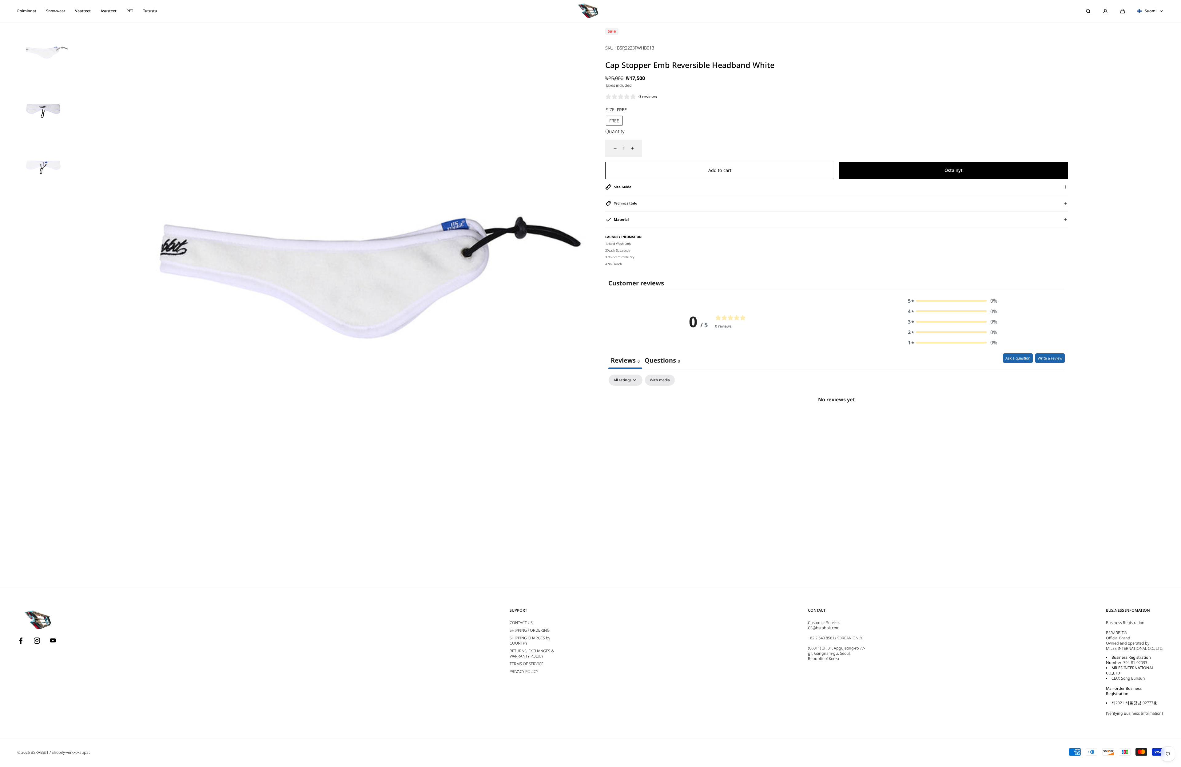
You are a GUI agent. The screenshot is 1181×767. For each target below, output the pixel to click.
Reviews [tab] (625, 360)
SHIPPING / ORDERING (530, 630)
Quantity (615, 131)
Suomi (1150, 11)
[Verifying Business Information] (1134, 713)
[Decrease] (611, 148)
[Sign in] (1105, 11)
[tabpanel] (836, 420)
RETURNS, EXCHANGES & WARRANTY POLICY (532, 653)
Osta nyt (953, 170)
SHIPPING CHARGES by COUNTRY (530, 640)
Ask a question (1017, 358)
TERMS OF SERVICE (526, 663)
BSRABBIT (40, 752)
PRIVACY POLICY (524, 671)
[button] (1122, 11)
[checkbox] (660, 380)
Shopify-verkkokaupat (71, 752)
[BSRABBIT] (590, 11)
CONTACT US (521, 622)
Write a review (1050, 358)
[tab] (662, 361)
